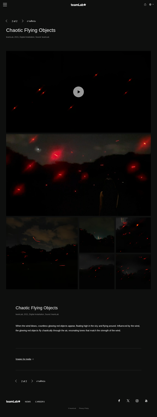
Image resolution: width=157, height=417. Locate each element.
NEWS (28, 402)
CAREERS (40, 402)
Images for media (23, 359)
